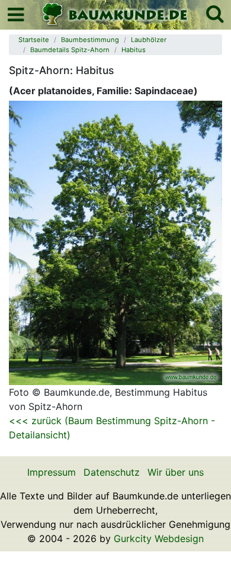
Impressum (51, 472)
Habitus (133, 50)
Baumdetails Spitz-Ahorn (70, 50)
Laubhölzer (148, 40)
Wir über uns (175, 472)
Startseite (33, 40)
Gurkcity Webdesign (159, 538)
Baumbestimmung (90, 40)
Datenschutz (112, 472)
